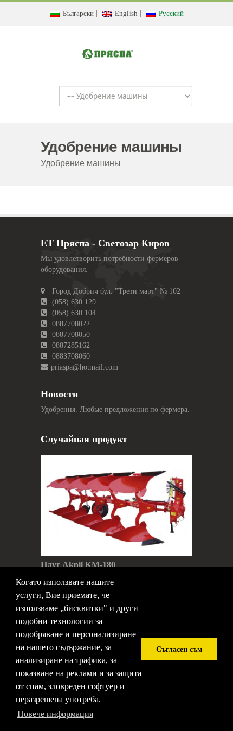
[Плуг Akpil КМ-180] (116, 505)
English (125, 13)
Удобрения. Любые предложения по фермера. (115, 409)
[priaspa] (107, 52)
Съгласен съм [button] (179, 649)
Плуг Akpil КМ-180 (78, 564)
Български (77, 13)
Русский (170, 13)
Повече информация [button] (55, 714)
